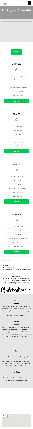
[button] (16, 406)
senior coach (12, 272)
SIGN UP (16, 101)
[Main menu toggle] (29, 3)
